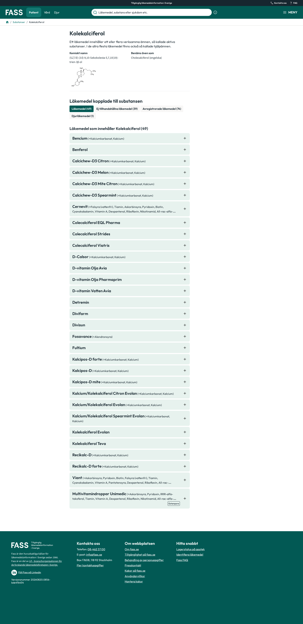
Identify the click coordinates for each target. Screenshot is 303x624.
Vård (47, 12)
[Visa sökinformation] (215, 12)
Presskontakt (133, 565)
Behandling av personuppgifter (144, 560)
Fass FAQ (182, 560)
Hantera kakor (134, 581)
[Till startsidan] (7, 22)
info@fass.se (94, 554)
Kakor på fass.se (135, 570)
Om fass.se (132, 549)
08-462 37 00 (96, 549)
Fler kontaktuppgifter (90, 565)
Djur (57, 12)
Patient (33, 12)
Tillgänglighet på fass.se (140, 554)
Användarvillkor (135, 576)
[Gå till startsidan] (14, 12)
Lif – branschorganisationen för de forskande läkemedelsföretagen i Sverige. (36, 563)
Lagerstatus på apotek (190, 549)
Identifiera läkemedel (189, 554)
